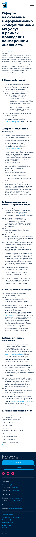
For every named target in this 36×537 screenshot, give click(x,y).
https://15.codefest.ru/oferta (21, 401)
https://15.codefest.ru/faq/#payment (16, 214)
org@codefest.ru (10, 315)
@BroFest (16, 487)
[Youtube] (12, 473)
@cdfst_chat (15, 490)
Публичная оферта (7, 514)
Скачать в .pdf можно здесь (10, 51)
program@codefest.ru (15, 508)
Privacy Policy (6, 528)
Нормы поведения (7, 522)
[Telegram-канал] (3, 473)
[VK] (8, 473)
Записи (18, 462)
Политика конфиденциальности (11, 520)
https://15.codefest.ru (12, 121)
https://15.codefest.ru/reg (13, 148)
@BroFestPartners (14, 500)
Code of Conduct (6, 525)
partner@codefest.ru (15, 498)
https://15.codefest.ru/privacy (14, 354)
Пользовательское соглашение (11, 517)
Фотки (18, 467)
